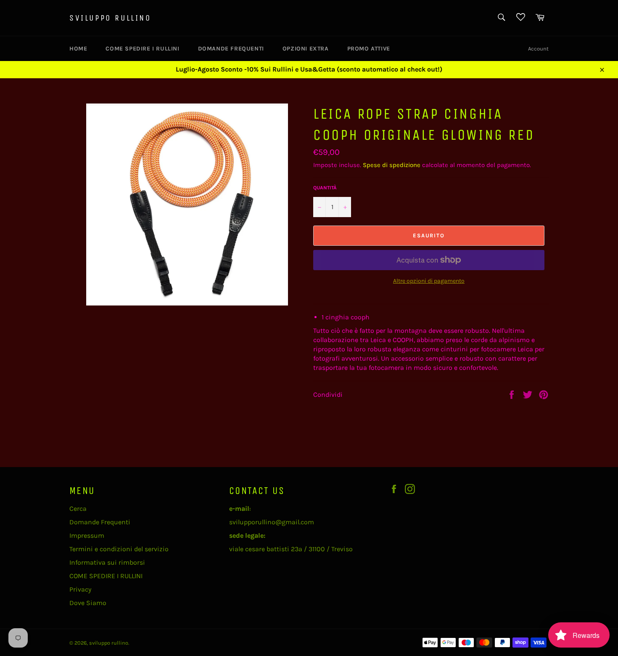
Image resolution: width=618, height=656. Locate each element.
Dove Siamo (87, 603)
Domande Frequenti (231, 48)
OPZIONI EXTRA (306, 48)
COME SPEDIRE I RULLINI (142, 48)
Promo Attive (368, 48)
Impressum (86, 535)
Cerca (78, 509)
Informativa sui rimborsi (107, 562)
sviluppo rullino (110, 18)
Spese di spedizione (391, 165)
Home (78, 48)
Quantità (325, 188)
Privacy (80, 589)
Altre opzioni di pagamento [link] (429, 280)
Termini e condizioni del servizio (119, 549)
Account (538, 48)
